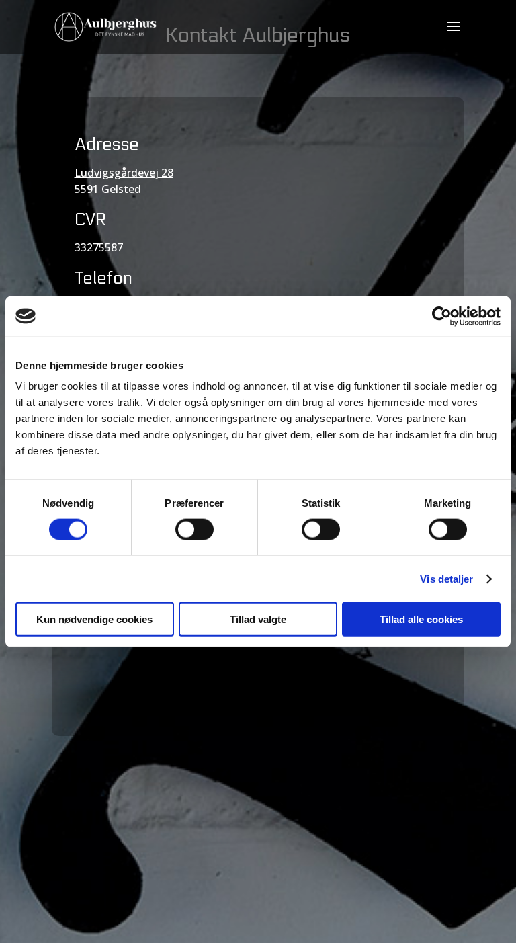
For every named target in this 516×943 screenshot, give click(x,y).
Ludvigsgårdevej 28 (124, 172)
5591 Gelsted (108, 188)
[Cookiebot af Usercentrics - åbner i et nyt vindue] (442, 316)
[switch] (194, 529)
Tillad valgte (258, 619)
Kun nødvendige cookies (94, 619)
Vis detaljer (446, 578)
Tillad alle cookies (421, 619)
